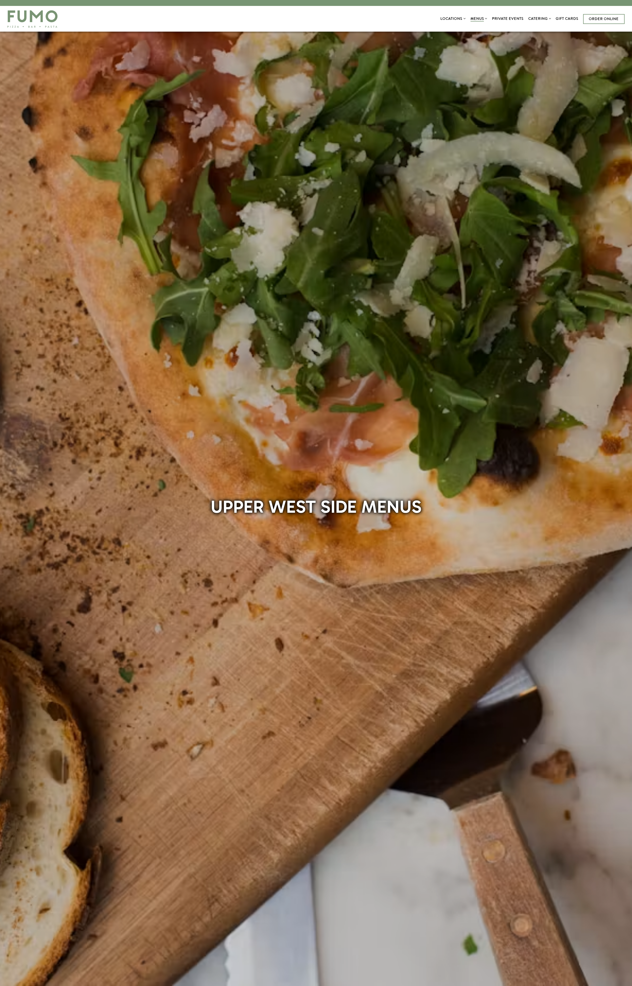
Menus (478, 18)
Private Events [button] (508, 18)
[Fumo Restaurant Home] (32, 18)
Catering (538, 18)
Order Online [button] (604, 18)
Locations (452, 18)
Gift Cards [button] (567, 18)
